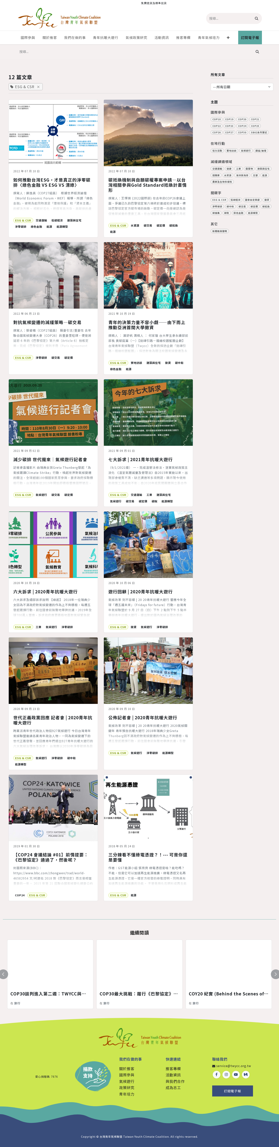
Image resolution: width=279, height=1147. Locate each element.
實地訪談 (136, 363)
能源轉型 (62, 226)
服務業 (216, 175)
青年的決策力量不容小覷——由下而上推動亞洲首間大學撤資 (146, 325)
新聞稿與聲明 (219, 231)
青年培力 (126, 1094)
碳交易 (148, 225)
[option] (139, 974)
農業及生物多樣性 (222, 181)
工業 (149, 495)
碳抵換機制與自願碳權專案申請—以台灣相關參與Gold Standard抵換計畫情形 (147, 185)
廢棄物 (249, 168)
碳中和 (179, 363)
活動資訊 (173, 1074)
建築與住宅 (74, 220)
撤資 (168, 363)
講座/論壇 (260, 150)
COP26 (216, 132)
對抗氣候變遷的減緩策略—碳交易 (47, 322)
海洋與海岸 (242, 175)
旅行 (17, 1003)
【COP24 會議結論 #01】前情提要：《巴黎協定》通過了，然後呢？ (50, 857)
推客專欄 (173, 1068)
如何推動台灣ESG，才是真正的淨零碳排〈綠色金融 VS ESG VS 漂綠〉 (52, 182)
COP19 (229, 119)
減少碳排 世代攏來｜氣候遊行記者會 (50, 459)
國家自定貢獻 (252, 199)
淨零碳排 (20, 226)
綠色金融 (36, 226)
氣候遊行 (41, 495)
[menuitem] (28, 38)
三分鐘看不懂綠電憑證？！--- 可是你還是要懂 (148, 857)
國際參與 (126, 1074)
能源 (49, 226)
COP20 (242, 119)
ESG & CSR (23, 220)
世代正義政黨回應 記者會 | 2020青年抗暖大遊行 (52, 720)
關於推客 (126, 1068)
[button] (5, 974)
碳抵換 (173, 225)
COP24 (20, 895)
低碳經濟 (57, 220)
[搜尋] (256, 18)
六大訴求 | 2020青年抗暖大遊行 (45, 591)
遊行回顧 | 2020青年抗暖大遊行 (140, 591)
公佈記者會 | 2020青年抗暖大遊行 (142, 717)
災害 (255, 175)
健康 (229, 168)
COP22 (216, 125)
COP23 (229, 125)
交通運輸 (41, 220)
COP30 (242, 132)
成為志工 (173, 1087)
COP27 (229, 132)
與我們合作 (175, 1081)
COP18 (216, 119)
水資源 (135, 225)
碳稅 (154, 501)
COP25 (255, 125)
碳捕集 (216, 212)
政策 (126, 1087)
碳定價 (161, 225)
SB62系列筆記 (259, 132)
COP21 (255, 119)
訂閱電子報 (232, 1091)
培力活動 (217, 150)
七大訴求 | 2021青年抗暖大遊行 (140, 459)
